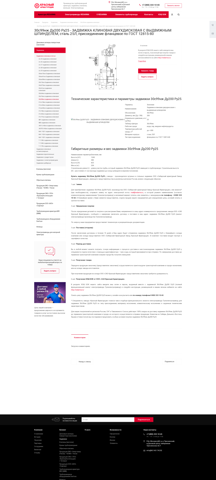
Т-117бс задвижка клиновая (48, 146)
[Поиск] (178, 14)
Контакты (148, 14)
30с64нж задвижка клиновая (49, 93)
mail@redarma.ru (137, 192)
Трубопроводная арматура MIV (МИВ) (48, 212)
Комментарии (80, 338)
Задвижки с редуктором (44, 157)
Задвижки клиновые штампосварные (43, 150)
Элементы (114, 443)
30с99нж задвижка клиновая (49, 99)
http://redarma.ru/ (164, 58)
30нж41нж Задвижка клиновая (49, 76)
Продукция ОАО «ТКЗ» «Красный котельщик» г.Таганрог (44, 195)
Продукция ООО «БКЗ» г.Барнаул (44, 205)
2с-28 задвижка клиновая (47, 68)
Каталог (62, 430)
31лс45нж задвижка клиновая (49, 105)
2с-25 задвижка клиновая (47, 59)
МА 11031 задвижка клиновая (49, 137)
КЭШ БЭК (162, 14)
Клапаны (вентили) (43, 169)
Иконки (112, 440)
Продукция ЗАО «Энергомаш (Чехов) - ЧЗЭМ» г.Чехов (47, 187)
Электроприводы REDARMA (77, 14)
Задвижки (40, 50)
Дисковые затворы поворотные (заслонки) (48, 44)
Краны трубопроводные (45, 174)
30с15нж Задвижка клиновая (49, 82)
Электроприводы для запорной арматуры (48, 233)
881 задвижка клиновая (47, 120)
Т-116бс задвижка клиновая (48, 143)
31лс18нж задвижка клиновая (49, 102)
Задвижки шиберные (43, 163)
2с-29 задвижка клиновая (47, 70)
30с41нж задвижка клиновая (45, 89)
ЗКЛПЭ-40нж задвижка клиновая (50, 128)
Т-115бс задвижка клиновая (48, 140)
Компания (38, 430)
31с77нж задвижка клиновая (49, 117)
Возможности (115, 430)
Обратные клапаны (43, 180)
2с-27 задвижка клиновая (47, 65)
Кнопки (112, 437)
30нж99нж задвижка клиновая (49, 79)
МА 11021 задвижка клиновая (49, 131)
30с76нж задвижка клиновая (49, 96)
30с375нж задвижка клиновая (49, 85)
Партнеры (38, 443)
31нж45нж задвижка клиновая (49, 108)
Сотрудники (38, 446)
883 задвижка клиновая (47, 123)
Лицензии (38, 440)
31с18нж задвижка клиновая (49, 111)
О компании (38, 434)
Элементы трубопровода (126, 14)
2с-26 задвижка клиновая (47, 62)
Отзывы (37, 453)
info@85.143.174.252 (154, 450)
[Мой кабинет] (172, 14)
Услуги (87, 430)
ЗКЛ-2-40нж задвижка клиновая (50, 125)
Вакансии (37, 449)
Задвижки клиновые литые (45, 56)
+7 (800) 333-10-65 (151, 5)
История (37, 437)
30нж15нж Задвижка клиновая (49, 73)
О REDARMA (102, 14)
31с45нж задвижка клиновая (49, 114)
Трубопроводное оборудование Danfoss (48, 220)
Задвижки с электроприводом (47, 160)
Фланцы (39, 227)
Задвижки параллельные (45, 154)
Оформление (115, 434)
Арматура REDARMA (47, 14)
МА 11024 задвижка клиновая (49, 134)
